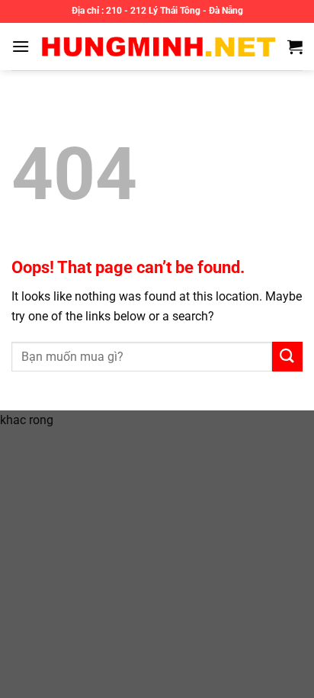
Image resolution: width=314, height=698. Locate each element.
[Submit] (287, 357)
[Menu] (20, 46)
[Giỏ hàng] (295, 46)
